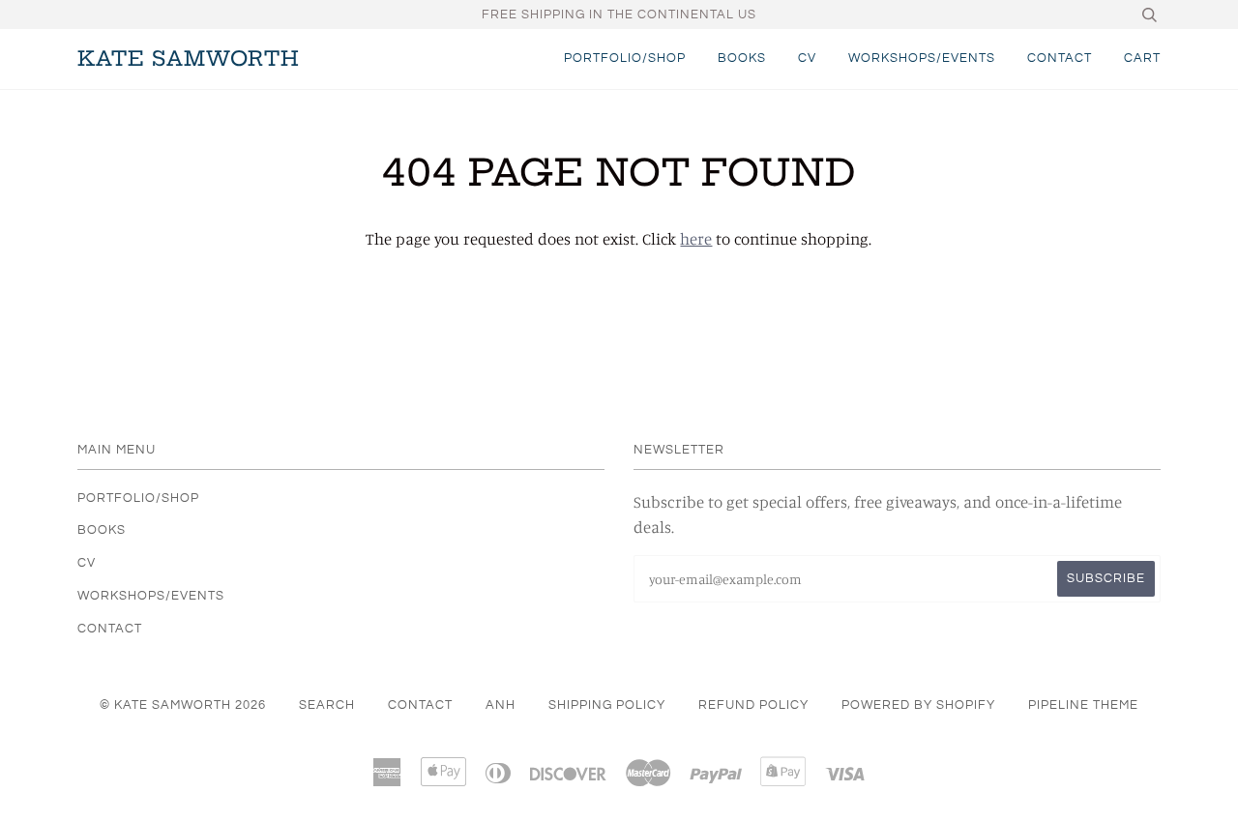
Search (327, 705)
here (696, 239)
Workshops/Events (921, 58)
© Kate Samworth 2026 (183, 705)
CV (807, 58)
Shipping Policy (606, 705)
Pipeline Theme (1083, 705)
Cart (1142, 58)
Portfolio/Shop (625, 58)
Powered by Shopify (918, 705)
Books (742, 58)
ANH (501, 705)
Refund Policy (753, 705)
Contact (1059, 58)
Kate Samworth (188, 58)
